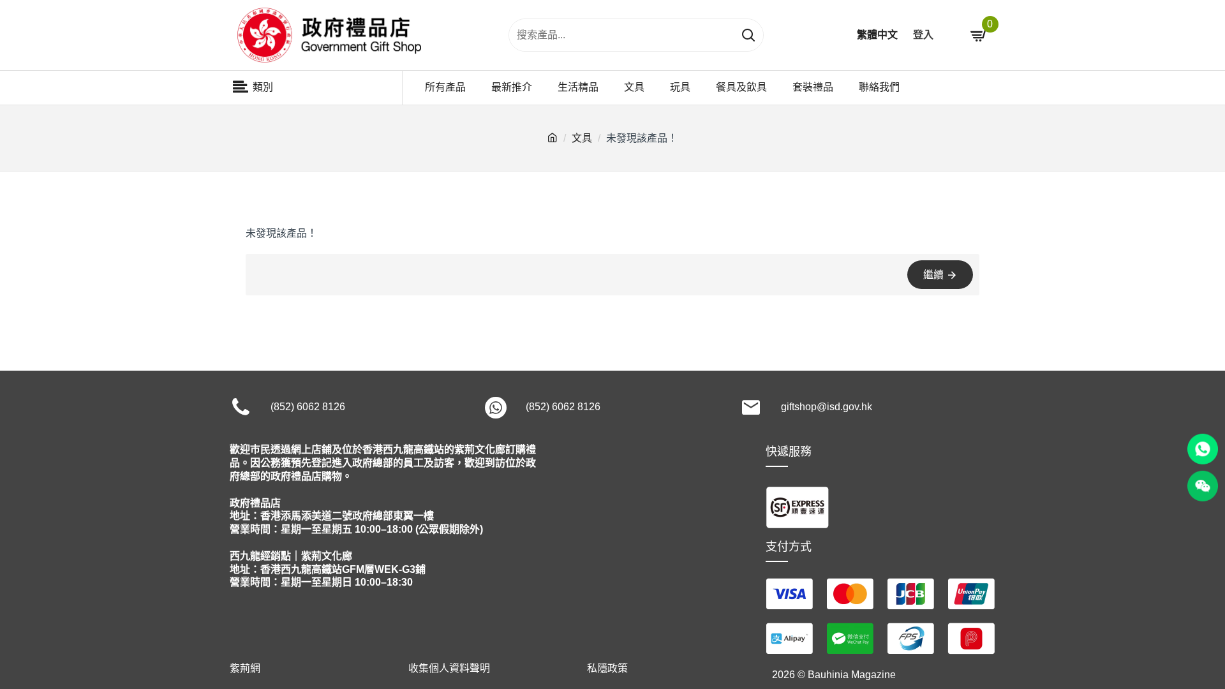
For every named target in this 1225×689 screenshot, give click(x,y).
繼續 (933, 274)
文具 (582, 138)
